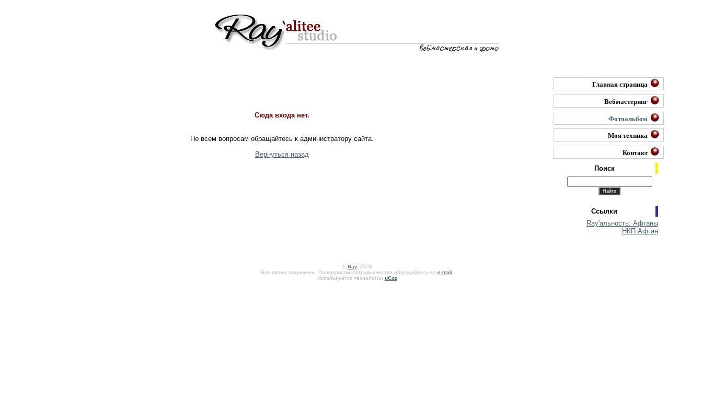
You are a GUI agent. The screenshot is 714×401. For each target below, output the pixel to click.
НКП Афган (640, 231)
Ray (352, 266)
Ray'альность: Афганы (622, 223)
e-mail (444, 272)
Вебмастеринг (626, 101)
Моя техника (628, 135)
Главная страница (620, 84)
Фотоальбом (628, 118)
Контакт (635, 152)
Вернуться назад (282, 154)
